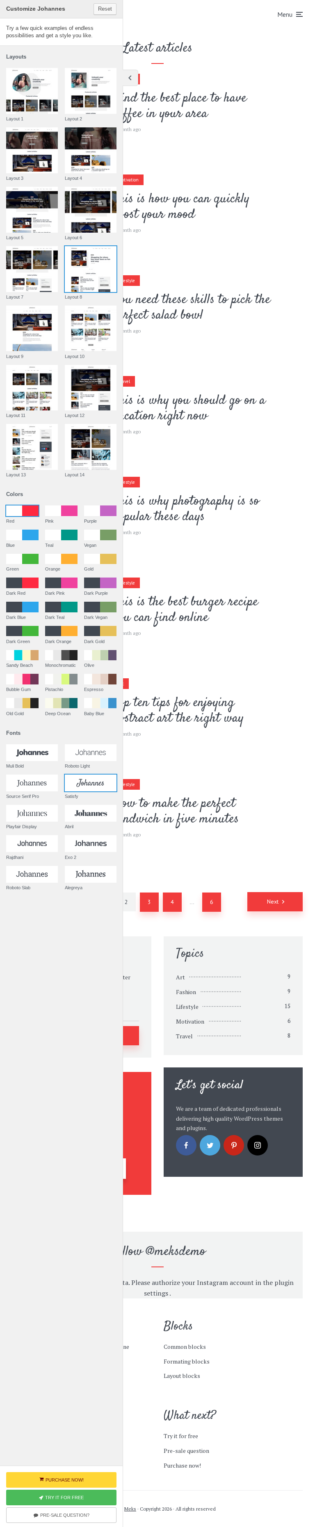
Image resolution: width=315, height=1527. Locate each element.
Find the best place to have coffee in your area (180, 106)
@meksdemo (175, 1251)
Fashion (186, 992)
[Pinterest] (234, 1145)
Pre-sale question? (64, 1515)
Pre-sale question (186, 1451)
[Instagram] (257, 1145)
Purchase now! (182, 1465)
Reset (105, 9)
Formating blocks (187, 1361)
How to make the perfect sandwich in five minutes (176, 811)
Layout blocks (182, 1376)
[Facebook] (186, 1145)
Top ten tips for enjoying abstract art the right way (178, 711)
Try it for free (181, 1436)
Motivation (128, 180)
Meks (130, 1509)
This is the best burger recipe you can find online (185, 610)
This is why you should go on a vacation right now (189, 408)
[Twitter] (210, 1145)
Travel (124, 381)
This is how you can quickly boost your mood (181, 207)
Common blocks (185, 1346)
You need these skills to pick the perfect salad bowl (191, 308)
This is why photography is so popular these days (186, 509)
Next (272, 901)
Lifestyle (126, 280)
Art (180, 977)
